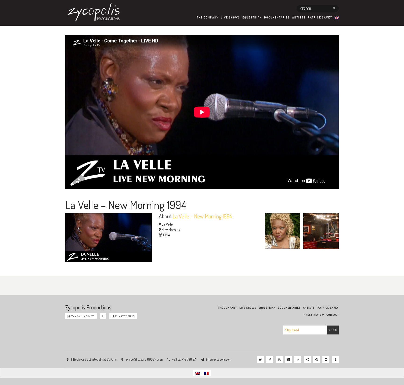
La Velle (167, 224)
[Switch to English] (197, 373)
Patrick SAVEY (320, 17)
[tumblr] (335, 359)
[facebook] (269, 359)
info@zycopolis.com (218, 359)
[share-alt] (307, 359)
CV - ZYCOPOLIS (124, 316)
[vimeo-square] (288, 359)
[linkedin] (297, 359)
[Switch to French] (206, 373)
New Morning (171, 229)
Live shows (230, 17)
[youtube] (279, 359)
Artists (299, 17)
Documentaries (277, 17)
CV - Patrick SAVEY (82, 316)
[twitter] (260, 359)
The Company (208, 17)
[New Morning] (320, 231)
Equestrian (252, 17)
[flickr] (325, 359)
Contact (332, 314)
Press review (314, 314)
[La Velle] (281, 231)
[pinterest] (316, 359)
